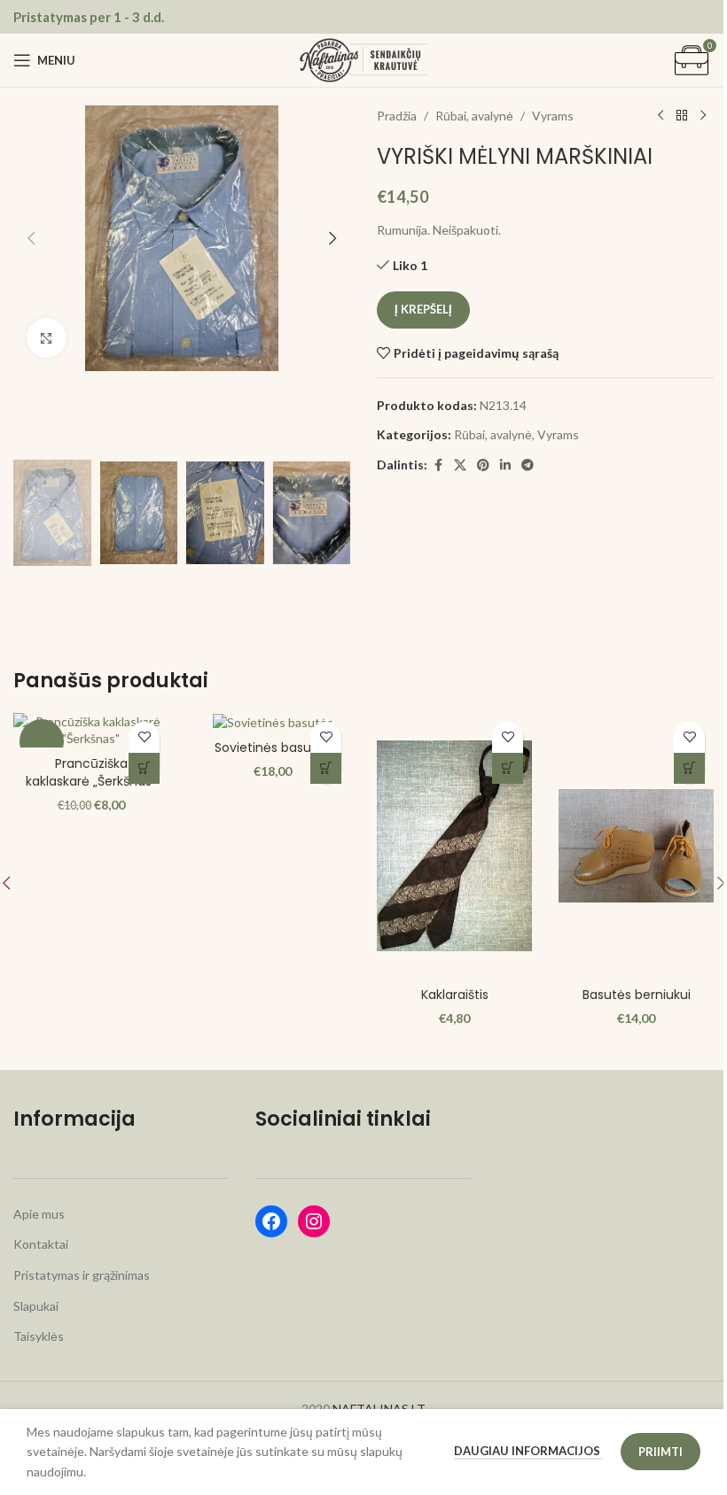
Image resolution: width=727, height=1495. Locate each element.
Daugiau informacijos (528, 1451)
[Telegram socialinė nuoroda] (527, 465)
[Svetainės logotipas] (364, 58)
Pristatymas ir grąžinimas (81, 1274)
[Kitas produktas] (703, 116)
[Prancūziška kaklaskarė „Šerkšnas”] (90, 730)
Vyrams (553, 115)
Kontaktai (40, 1243)
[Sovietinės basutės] (272, 722)
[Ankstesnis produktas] (660, 116)
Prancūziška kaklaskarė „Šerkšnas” (91, 772)
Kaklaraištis (455, 994)
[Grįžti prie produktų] (681, 116)
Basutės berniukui (636, 994)
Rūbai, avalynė (474, 115)
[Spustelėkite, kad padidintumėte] (46, 338)
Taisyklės (38, 1336)
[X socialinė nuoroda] (460, 465)
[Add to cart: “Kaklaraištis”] (507, 768)
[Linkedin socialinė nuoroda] (505, 465)
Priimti (660, 1452)
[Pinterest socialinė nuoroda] (483, 465)
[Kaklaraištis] (454, 846)
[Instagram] (314, 1221)
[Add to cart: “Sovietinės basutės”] (325, 768)
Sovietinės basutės (273, 747)
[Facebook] (271, 1221)
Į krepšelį (423, 309)
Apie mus (39, 1213)
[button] (31, 238)
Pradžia (397, 115)
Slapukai (36, 1305)
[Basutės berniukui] (636, 846)
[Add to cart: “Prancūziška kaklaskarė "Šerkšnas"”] (144, 768)
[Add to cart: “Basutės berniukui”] (689, 768)
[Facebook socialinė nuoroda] (438, 465)
